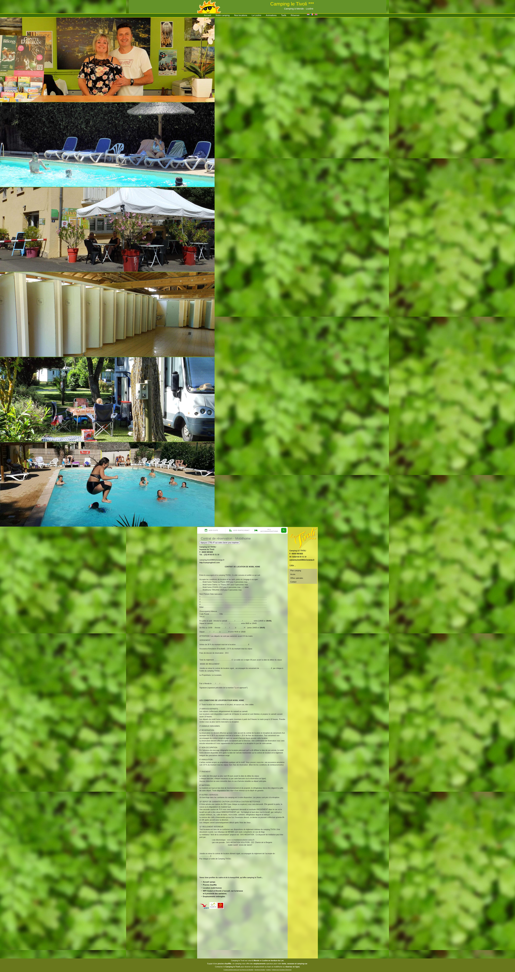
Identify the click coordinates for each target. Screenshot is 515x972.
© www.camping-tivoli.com (231, 969)
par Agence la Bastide (246, 969)
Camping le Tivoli (237, 961)
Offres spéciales (296, 578)
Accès (292, 574)
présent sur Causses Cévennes (281, 969)
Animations (271, 15)
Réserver (295, 15)
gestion (268, 969)
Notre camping (223, 15)
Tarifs (283, 15)
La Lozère (256, 15)
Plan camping (295, 571)
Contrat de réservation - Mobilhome (226, 538)
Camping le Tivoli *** (292, 4)
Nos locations (240, 15)
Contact (293, 582)
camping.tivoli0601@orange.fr (211, 560)
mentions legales (260, 969)
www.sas (230, 840)
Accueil (207, 15)
